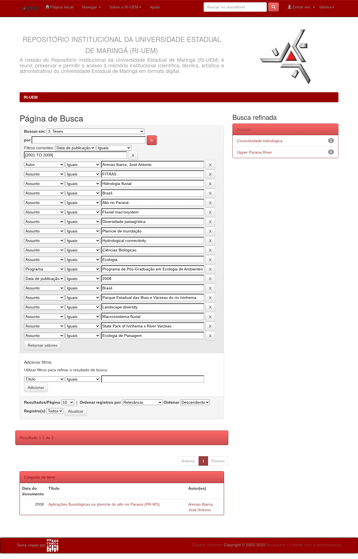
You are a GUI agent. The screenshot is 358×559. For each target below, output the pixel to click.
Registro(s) (34, 411)
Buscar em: (35, 131)
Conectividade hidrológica (259, 141)
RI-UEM (31, 97)
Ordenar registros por (100, 402)
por (27, 140)
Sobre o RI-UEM (123, 7)
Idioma (325, 7)
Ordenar (171, 402)
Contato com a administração (315, 545)
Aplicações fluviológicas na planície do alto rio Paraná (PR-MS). (104, 504)
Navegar (90, 7)
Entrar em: (301, 7)
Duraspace (276, 545)
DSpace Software (207, 545)
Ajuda (155, 7)
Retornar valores (42, 345)
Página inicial (61, 7)
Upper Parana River (254, 152)
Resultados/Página (42, 402)
